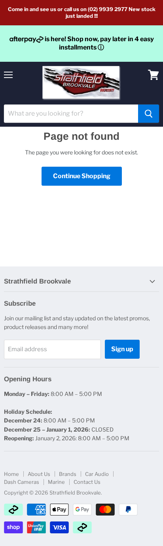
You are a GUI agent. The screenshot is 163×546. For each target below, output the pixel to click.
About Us (39, 474)
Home (11, 474)
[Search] (148, 114)
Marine (56, 482)
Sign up (122, 349)
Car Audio (97, 474)
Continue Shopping (81, 176)
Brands (67, 474)
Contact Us (87, 482)
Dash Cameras (21, 482)
